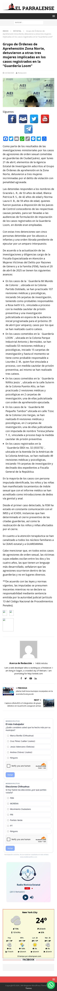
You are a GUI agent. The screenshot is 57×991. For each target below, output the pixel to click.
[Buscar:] (28, 22)
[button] (51, 985)
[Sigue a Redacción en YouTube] (29, 678)
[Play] (25, 897)
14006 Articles (41, 663)
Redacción (22, 73)
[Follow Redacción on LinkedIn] (35, 678)
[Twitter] (34, 118)
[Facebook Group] (23, 118)
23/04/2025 (9, 73)
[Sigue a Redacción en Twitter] (24, 678)
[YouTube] (45, 118)
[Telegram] (28, 129)
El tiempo (21, 956)
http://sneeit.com (35, 673)
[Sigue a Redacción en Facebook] (21, 678)
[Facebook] (12, 118)
